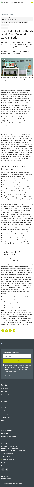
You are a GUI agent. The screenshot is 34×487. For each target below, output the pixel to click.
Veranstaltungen (5, 414)
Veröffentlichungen (6, 417)
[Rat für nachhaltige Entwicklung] (12, 2)
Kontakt (3, 462)
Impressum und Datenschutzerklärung (6, 477)
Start (2, 12)
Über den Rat (4, 388)
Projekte (3, 420)
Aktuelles (8, 12)
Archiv (3, 424)
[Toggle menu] (32, 2)
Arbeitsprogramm (5, 398)
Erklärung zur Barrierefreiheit (8, 436)
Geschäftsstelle (5, 401)
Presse (2, 465)
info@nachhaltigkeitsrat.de (9, 459)
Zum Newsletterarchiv (8, 375)
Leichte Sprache (5, 433)
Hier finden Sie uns (8, 453)
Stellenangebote (5, 394)
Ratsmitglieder (4, 391)
